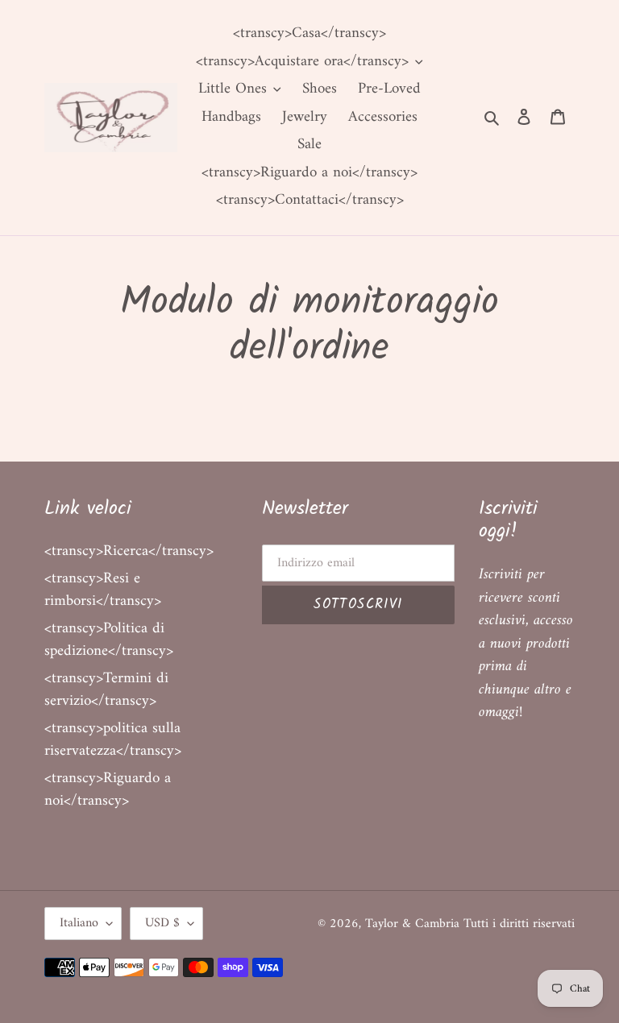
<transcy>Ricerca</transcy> (129, 551)
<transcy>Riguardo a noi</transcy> (107, 790)
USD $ (162, 923)
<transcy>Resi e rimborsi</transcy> (102, 590)
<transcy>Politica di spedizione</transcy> (108, 640)
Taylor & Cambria (414, 924)
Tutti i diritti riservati (519, 924)
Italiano (79, 923)
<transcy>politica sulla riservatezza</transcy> (112, 740)
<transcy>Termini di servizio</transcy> (106, 690)
